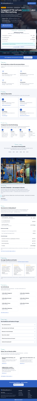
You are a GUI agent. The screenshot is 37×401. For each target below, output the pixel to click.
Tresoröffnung (20, 394)
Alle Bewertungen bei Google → (23, 261)
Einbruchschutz (20, 395)
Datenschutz (30, 397)
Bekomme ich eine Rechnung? (7, 331)
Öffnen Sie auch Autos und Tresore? (8, 338)
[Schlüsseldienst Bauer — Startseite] (7, 3)
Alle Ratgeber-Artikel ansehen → (6, 376)
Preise (29, 392)
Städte (29, 393)
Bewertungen (30, 395)
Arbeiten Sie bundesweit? (6, 341)
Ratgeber (29, 394)
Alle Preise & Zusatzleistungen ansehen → (8, 251)
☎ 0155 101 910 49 (28, 57)
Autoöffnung (20, 393)
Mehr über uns (5, 199)
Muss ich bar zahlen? (5, 334)
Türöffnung (20, 392)
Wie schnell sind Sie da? (6, 324)
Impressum (29, 396)
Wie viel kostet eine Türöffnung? (8, 328)
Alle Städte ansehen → (5, 312)
